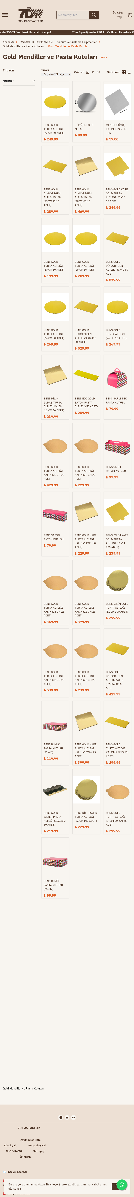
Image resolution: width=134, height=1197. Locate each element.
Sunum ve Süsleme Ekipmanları (77, 42)
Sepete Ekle (55, 92)
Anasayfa (9, 42)
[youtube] (67, 1117)
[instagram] (60, 1117)
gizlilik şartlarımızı (79, 1184)
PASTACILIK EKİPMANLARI (36, 42)
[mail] (73, 1117)
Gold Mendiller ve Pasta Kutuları (23, 46)
